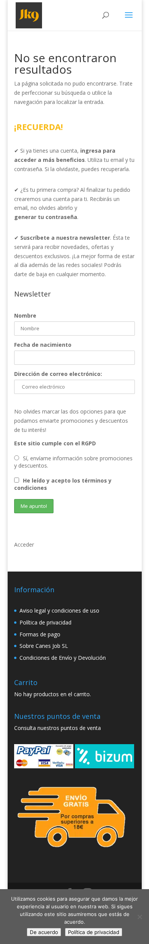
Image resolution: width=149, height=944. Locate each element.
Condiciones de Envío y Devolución (62, 657)
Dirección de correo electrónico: (58, 373)
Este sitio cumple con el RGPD (55, 443)
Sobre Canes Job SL (43, 645)
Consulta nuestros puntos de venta (57, 727)
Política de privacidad (45, 622)
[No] (139, 917)
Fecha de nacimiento (42, 344)
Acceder (24, 544)
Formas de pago (39, 634)
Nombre (25, 315)
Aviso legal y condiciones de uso (59, 610)
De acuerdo (44, 932)
